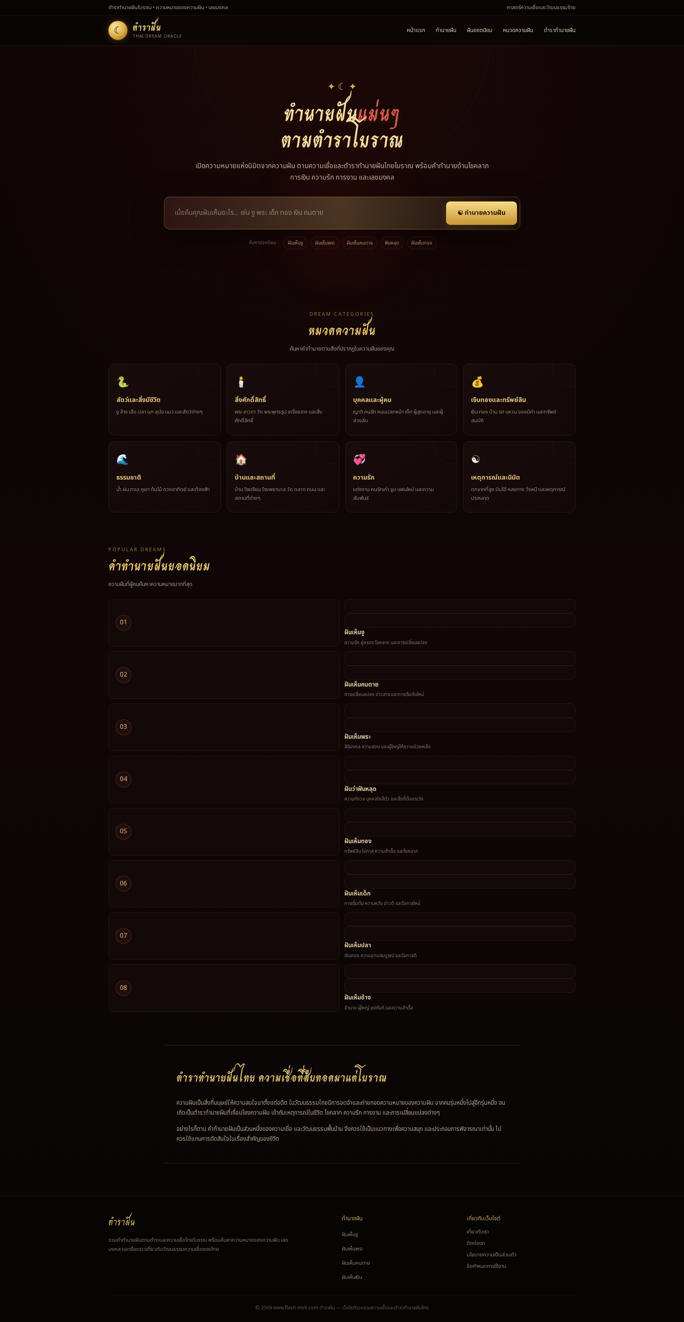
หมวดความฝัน (518, 30)
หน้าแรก (416, 30)
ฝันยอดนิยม (479, 30)
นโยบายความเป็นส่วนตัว (492, 1255)
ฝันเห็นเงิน (352, 1277)
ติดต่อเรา (476, 1243)
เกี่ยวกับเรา (478, 1232)
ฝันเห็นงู (295, 243)
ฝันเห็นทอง (421, 243)
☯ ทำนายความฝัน (481, 213)
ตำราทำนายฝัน (560, 30)
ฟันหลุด (392, 243)
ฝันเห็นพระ (325, 243)
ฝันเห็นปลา (357, 945)
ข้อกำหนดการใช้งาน (486, 1266)
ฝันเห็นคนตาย (360, 243)
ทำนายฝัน (446, 30)
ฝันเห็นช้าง (357, 997)
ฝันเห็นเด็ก (357, 893)
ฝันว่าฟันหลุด (360, 789)
